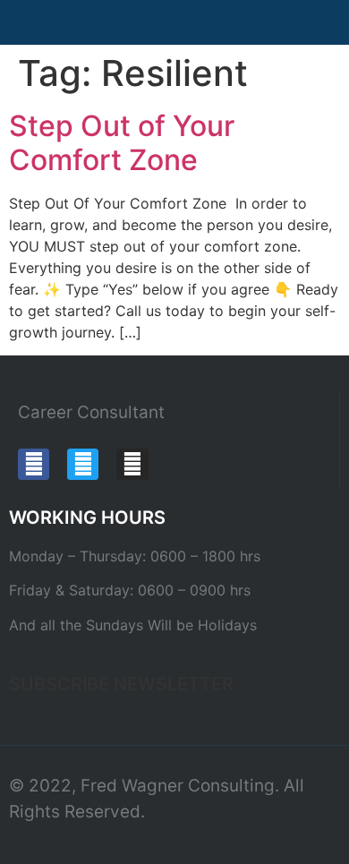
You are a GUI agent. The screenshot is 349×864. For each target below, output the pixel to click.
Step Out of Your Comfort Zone (121, 142)
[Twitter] (82, 464)
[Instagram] (132, 464)
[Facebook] (33, 464)
